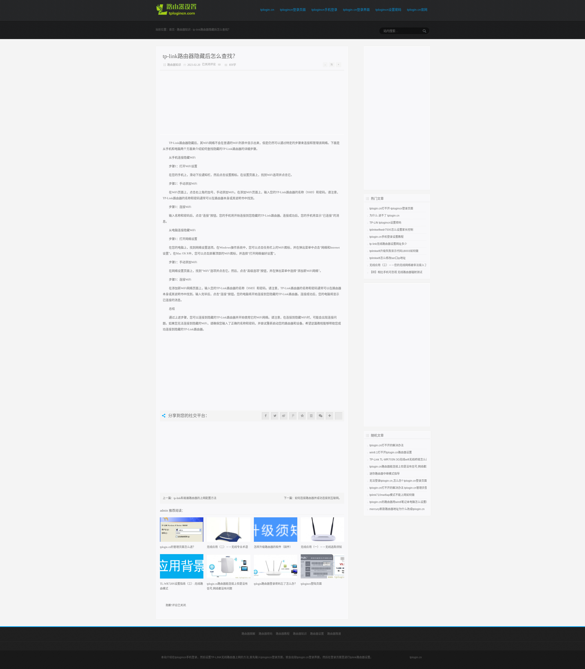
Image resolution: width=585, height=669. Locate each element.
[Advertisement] (252, 102)
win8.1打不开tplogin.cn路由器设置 (391, 452)
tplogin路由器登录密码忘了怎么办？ (275, 583)
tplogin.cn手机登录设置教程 (387, 236)
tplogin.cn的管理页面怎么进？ (177, 547)
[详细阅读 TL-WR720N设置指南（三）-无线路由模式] (181, 568)
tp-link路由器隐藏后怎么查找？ (200, 56)
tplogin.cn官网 (417, 9)
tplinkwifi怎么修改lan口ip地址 (388, 258)
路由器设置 (317, 633)
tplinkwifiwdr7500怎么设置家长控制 (391, 229)
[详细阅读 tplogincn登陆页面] (322, 568)
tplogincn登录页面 (293, 9)
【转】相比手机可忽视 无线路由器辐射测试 (396, 272)
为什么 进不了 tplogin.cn (384, 215)
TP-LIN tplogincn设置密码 (385, 222)
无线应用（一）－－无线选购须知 (321, 547)
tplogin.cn (267, 9)
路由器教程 (283, 633)
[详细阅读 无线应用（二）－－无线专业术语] (228, 531)
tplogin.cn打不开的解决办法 (387, 445)
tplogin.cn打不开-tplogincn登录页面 (391, 208)
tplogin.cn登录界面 (356, 9)
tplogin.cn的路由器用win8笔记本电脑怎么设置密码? (401, 502)
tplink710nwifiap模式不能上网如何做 (392, 495)
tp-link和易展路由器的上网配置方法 (195, 498)
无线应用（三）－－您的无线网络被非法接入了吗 (400, 265)
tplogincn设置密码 (388, 9)
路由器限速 (334, 633)
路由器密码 (265, 633)
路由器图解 (248, 633)
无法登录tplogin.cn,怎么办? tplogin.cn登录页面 (398, 480)
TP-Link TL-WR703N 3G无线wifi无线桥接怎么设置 (400, 459)
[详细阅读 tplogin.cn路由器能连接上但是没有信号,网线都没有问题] (228, 568)
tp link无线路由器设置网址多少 (388, 244)
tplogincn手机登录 (324, 9)
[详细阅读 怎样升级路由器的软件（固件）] (275, 531)
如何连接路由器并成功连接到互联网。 (318, 498)
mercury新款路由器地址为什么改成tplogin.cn (397, 509)
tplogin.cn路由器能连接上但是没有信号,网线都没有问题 (227, 586)
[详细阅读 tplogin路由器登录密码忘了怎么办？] (275, 568)
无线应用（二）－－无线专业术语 (227, 547)
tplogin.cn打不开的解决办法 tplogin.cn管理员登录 (400, 487)
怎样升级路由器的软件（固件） (273, 547)
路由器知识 (184, 29)
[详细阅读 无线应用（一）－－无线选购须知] (322, 531)
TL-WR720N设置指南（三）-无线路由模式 (181, 586)
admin (164, 510)
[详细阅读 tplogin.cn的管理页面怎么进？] (181, 531)
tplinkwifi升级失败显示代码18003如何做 (394, 251)
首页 (172, 29)
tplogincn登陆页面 (311, 583)
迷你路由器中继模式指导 (385, 473)
